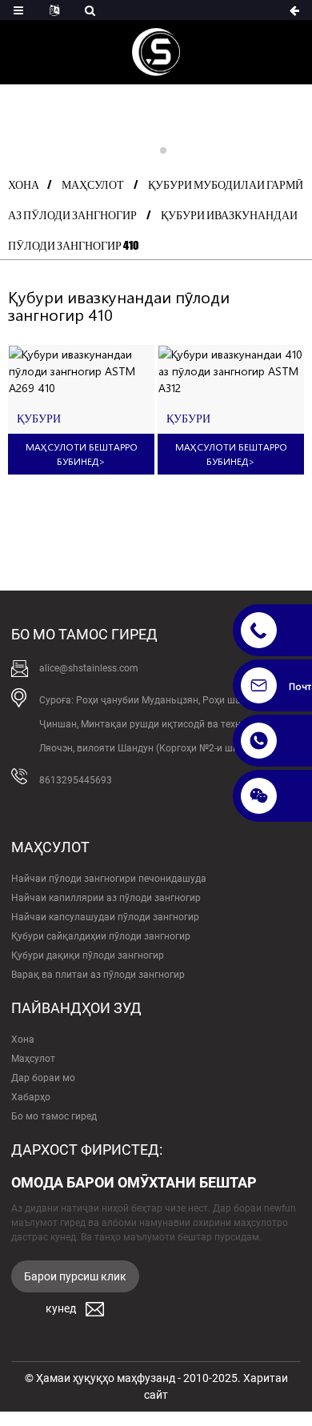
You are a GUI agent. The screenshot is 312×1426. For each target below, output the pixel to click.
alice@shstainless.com (88, 668)
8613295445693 (75, 780)
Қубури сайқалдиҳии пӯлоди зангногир (100, 936)
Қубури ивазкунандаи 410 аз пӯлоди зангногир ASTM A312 (228, 419)
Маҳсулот (93, 184)
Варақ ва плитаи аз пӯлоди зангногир (98, 974)
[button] (149, 150)
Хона (23, 184)
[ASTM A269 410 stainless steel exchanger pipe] (81, 371)
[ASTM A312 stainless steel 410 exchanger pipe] (230, 371)
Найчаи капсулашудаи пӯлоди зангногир (105, 917)
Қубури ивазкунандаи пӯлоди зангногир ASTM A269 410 (73, 419)
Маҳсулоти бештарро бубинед (82, 453)
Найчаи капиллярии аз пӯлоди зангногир (106, 897)
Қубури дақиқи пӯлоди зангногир (87, 955)
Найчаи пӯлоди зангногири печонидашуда (108, 878)
